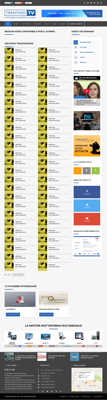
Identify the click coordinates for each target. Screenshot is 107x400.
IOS (87, 170)
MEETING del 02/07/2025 (20, 231)
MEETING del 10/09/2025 (20, 222)
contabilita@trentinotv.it (48, 381)
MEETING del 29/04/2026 (54, 85)
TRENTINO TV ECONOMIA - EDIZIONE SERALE (90, 357)
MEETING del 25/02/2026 (20, 128)
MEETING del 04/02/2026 (54, 137)
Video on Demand (18, 274)
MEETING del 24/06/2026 (54, 51)
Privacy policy (86, 396)
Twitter (87, 203)
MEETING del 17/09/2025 (54, 214)
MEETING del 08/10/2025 (20, 205)
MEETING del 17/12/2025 (20, 162)
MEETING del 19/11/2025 (20, 179)
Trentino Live (87, 119)
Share (55, 24)
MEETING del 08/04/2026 (20, 102)
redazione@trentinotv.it (47, 387)
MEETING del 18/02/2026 (54, 128)
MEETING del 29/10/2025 (54, 188)
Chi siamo (16, 24)
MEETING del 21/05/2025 (20, 257)
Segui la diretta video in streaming (87, 122)
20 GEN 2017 (79, 97)
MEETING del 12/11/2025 (53, 179)
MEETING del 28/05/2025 (54, 248)
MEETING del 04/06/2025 (20, 248)
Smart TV (78, 170)
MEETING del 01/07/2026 (20, 51)
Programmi (37, 24)
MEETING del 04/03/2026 (54, 119)
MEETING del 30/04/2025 (54, 265)
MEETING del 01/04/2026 (54, 102)
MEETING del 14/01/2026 (20, 154)
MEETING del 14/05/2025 (54, 257)
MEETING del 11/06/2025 (54, 240)
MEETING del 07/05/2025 (20, 265)
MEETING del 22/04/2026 (20, 94)
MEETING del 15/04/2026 (54, 94)
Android (96, 170)
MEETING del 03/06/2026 (20, 68)
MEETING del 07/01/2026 (54, 154)
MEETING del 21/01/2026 (54, 145)
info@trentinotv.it (46, 375)
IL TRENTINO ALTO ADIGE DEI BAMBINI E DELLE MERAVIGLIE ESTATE (25, 357)
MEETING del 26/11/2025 (54, 171)
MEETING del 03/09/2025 (54, 222)
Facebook (87, 190)
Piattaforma (26, 24)
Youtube (87, 217)
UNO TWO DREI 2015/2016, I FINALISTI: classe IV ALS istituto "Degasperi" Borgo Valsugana (86, 102)
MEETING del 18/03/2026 (54, 111)
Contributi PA (97, 396)
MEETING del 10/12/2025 (54, 162)
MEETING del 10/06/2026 (54, 59)
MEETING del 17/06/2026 (20, 59)
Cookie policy (74, 396)
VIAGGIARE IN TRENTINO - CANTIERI (57, 357)
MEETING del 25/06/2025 (54, 231)
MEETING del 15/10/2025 (54, 197)
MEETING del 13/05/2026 (54, 76)
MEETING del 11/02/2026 (20, 137)
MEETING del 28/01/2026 (20, 145)
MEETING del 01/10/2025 (54, 205)
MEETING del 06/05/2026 (20, 85)
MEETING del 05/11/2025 (20, 188)
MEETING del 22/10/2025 (20, 197)
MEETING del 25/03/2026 (20, 111)
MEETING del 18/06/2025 (20, 240)
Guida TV (46, 24)
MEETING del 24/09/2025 (20, 214)
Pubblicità (63, 24)
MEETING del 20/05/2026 (20, 76)
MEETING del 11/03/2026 (20, 119)
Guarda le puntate (13, 314)
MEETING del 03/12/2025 (20, 171)
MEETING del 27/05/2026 (54, 68)
